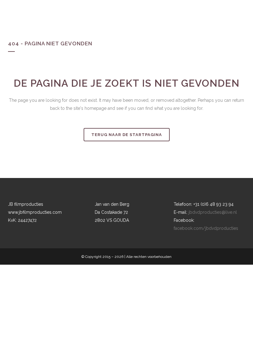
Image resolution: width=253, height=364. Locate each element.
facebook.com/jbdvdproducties (206, 228)
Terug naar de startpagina (126, 134)
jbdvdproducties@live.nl (213, 212)
